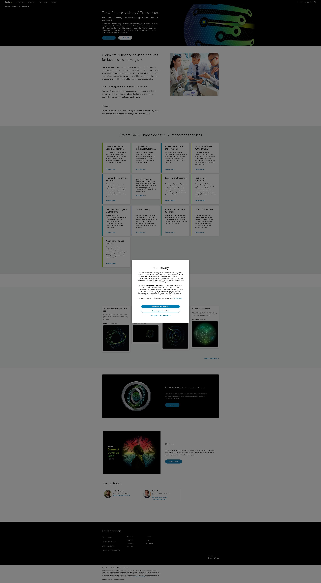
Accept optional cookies (160, 306)
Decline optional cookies (160, 311)
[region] (160, 291)
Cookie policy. (177, 298)
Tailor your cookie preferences (160, 315)
